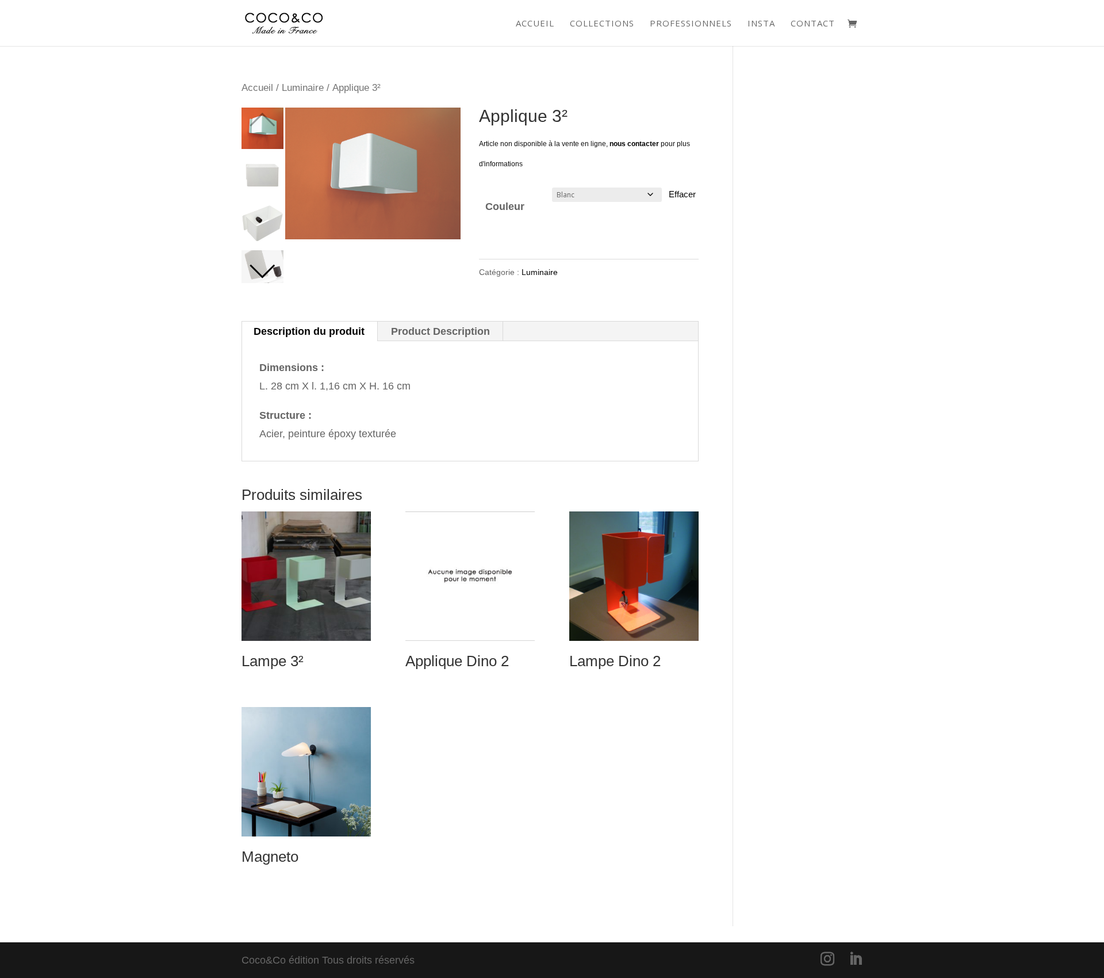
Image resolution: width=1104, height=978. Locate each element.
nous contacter (634, 144)
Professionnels (691, 24)
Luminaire (303, 87)
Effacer (682, 194)
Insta (761, 24)
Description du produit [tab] (309, 331)
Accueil (535, 24)
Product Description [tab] (440, 331)
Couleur (504, 206)
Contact (813, 24)
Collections (602, 24)
